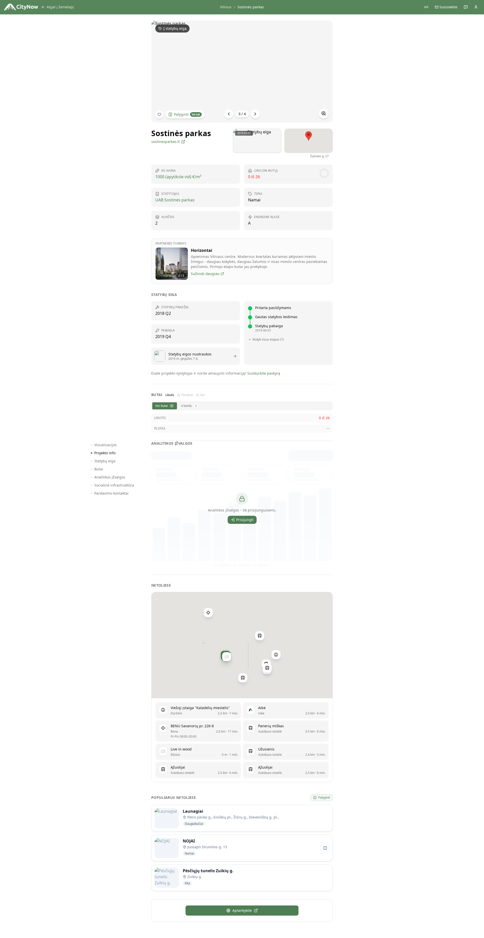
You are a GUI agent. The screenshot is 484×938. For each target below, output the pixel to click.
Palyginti (187, 114)
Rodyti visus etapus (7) (268, 340)
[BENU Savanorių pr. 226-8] (208, 612)
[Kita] (255, 113)
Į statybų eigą (175, 28)
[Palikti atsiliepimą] (466, 7)
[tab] (164, 405)
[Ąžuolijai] (267, 668)
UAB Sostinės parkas (175, 200)
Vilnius (225, 7)
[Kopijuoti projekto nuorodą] (426, 7)
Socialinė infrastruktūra (114, 485)
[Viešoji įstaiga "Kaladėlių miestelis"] (276, 654)
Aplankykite (242, 910)
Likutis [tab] (169, 395)
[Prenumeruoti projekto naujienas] (159, 114)
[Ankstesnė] (228, 113)
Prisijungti (245, 519)
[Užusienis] (259, 635)
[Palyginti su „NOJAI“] (325, 848)
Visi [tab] (202, 395)
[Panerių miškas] (242, 677)
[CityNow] (21, 7)
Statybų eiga (104, 461)
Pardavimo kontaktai (111, 493)
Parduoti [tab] (187, 395)
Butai (98, 469)
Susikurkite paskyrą (263, 373)
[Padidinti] (324, 113)
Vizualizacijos (105, 444)
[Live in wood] (226, 656)
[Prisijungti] (476, 7)
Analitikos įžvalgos (109, 477)
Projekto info (104, 452)
